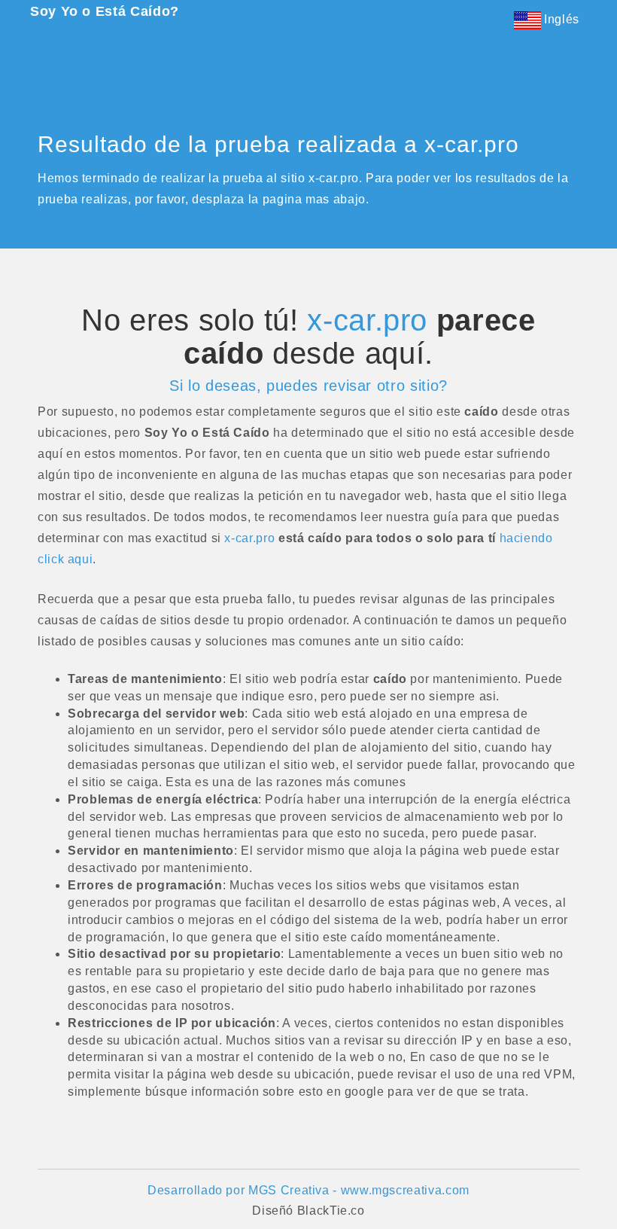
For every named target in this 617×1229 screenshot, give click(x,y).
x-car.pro (367, 320)
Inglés (560, 19)
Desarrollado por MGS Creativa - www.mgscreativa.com (308, 1190)
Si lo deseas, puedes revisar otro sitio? (308, 385)
